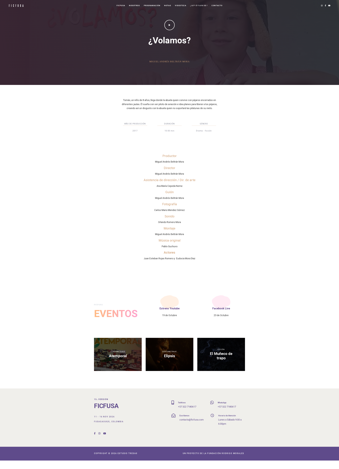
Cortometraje (118, 352)
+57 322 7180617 (187, 406)
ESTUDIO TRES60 (127, 453)
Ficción (221, 349)
